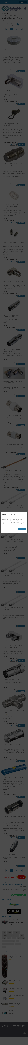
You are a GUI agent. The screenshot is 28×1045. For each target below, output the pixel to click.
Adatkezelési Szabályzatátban (17, 524)
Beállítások (14, 529)
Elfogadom (22, 529)
